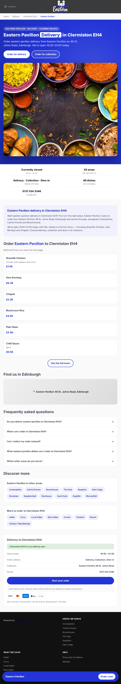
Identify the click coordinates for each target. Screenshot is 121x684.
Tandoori (80, 517)
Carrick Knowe (34, 489)
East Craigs (97, 489)
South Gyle (62, 496)
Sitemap (66, 661)
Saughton (82, 489)
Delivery (15, 16)
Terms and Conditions (73, 657)
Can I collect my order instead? (23, 441)
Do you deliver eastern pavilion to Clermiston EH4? (34, 421)
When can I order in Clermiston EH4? (26, 431)
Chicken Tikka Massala (19, 523)
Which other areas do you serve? (24, 461)
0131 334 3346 (31, 191)
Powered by (9, 620)
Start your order (60, 580)
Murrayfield (91, 496)
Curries (67, 517)
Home (6, 16)
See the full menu (60, 363)
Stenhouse (46, 496)
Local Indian (36, 517)
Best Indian (53, 517)
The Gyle (68, 489)
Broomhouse (52, 489)
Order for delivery (16, 54)
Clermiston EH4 (30, 16)
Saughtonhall (30, 496)
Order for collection (45, 54)
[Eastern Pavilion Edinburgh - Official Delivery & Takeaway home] (60, 6)
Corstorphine (15, 489)
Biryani (93, 517)
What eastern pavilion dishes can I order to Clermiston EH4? (39, 451)
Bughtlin (77, 496)
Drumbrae (13, 496)
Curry (23, 517)
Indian (12, 517)
